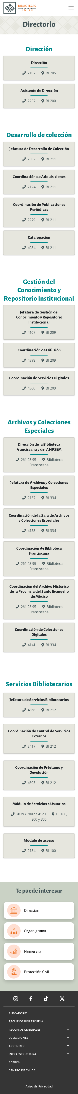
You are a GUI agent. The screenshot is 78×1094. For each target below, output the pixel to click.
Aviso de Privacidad (39, 1086)
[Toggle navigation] (70, 8)
